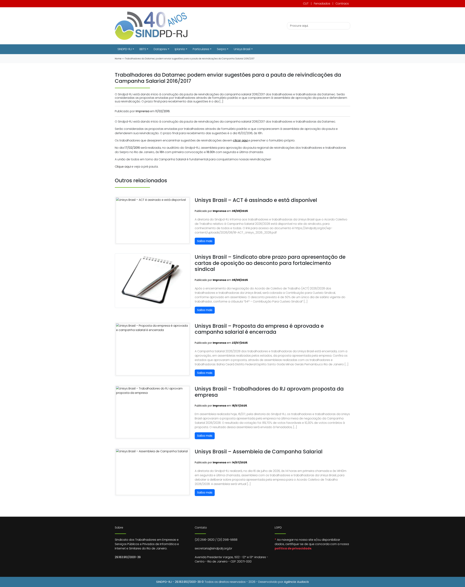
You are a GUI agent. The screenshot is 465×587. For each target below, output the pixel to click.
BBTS (143, 49)
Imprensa (142, 111)
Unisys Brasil (242, 49)
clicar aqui (240, 140)
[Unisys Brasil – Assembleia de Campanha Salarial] (152, 472)
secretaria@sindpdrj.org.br (213, 548)
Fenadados (322, 3)
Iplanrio (180, 49)
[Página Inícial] (151, 25)
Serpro (221, 49)
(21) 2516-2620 (205, 540)
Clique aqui (123, 166)
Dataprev (160, 49)
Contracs (342, 3)
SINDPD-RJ (125, 49)
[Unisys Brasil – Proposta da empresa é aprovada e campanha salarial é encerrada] (152, 349)
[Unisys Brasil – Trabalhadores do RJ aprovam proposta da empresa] (152, 412)
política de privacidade (293, 548)
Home (118, 58)
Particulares (201, 49)
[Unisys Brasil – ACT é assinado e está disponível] (152, 220)
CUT (306, 3)
